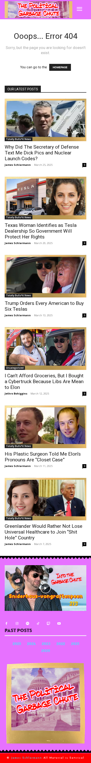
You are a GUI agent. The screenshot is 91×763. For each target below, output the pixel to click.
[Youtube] (59, 624)
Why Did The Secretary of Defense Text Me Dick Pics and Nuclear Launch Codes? (42, 152)
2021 (75, 644)
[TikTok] (38, 624)
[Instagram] (17, 624)
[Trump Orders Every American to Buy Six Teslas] (45, 276)
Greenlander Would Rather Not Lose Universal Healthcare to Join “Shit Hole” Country (43, 532)
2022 (60, 644)
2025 (17, 644)
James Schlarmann (18, 164)
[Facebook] (6, 624)
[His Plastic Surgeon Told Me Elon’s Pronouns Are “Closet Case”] (45, 426)
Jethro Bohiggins (16, 393)
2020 (45, 651)
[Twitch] (48, 624)
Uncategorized (15, 367)
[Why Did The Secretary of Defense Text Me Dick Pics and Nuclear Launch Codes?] (45, 120)
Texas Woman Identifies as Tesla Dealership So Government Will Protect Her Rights (41, 231)
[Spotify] (27, 624)
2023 (46, 644)
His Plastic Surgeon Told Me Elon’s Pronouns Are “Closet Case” (43, 457)
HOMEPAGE (60, 67)
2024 (31, 644)
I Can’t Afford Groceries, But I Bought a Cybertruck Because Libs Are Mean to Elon (44, 381)
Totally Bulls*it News (18, 139)
